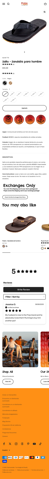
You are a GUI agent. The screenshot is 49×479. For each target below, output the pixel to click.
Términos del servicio (37, 470)
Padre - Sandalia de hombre (11, 241)
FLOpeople (6, 418)
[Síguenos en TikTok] (40, 443)
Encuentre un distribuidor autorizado (10, 400)
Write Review (23, 289)
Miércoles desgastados (9, 414)
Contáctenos (6, 429)
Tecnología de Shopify (21, 467)
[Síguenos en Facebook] (4, 443)
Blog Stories (6, 421)
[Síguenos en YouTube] (34, 443)
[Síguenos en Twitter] (10, 443)
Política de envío (6, 472)
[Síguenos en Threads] (22, 443)
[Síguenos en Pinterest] (28, 443)
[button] (8, 64)
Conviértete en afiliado (9, 410)
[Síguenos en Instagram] (16, 443)
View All (8, 381)
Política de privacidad (23, 470)
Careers (5, 436)
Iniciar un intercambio (9, 395)
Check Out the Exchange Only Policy (15, 197)
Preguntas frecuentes (9, 432)
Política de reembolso (8, 470)
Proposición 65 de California (11, 425)
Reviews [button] (7, 283)
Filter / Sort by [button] (12, 297)
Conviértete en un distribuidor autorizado (12, 406)
